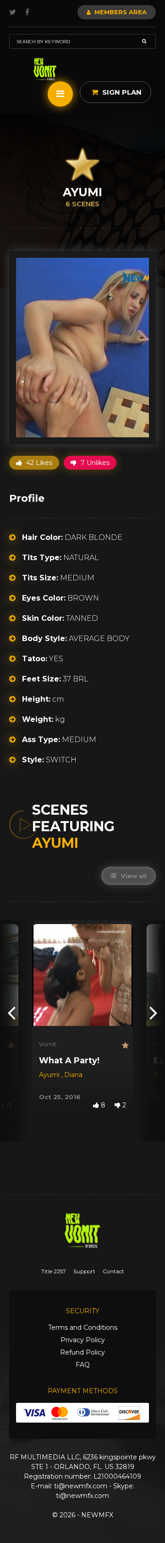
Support (84, 1271)
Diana (73, 1075)
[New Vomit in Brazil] (45, 68)
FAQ (83, 1365)
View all (133, 875)
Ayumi (50, 1075)
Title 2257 (53, 1271)
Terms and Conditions (82, 1327)
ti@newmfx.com (80, 1486)
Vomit (47, 1044)
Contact (113, 1271)
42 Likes (38, 463)
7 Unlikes (94, 463)
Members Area (120, 12)
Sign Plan (121, 92)
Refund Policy (82, 1352)
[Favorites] (9, 1045)
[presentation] (11, 1012)
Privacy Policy (82, 1340)
